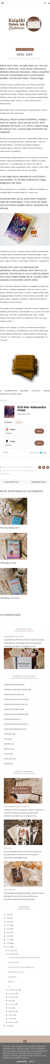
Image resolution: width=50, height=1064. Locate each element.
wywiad (7, 764)
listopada (12, 954)
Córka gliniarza (10, 889)
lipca (11, 1000)
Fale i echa (8, 848)
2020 (9, 936)
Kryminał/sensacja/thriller (15, 689)
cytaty (6, 754)
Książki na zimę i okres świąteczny (21, 967)
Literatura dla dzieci (13, 694)
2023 (9, 925)
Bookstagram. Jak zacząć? (14, 636)
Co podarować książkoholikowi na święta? (24, 957)
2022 (9, 929)
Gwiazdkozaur (13, 962)
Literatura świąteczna (13, 729)
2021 (9, 932)
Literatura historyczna (14, 704)
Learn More (22, 1061)
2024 (9, 922)
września (12, 993)
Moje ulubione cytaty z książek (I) (16, 806)
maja (11, 1008)
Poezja (6, 739)
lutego (11, 1018)
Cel (9, 986)
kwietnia (12, 1011)
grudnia (12, 950)
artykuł (7, 749)
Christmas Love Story (10, 598)
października (14, 990)
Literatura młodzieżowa (14, 714)
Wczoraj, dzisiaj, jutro (10, 527)
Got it (31, 1061)
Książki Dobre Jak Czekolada (23, 59)
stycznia (12, 1022)
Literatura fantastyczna (16, 471)
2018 (9, 943)
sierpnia (12, 997)
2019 (9, 939)
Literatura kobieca (12, 709)
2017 (9, 947)
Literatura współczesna (14, 724)
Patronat (8, 734)
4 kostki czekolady (25, 49)
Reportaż (8, 744)
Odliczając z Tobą (8, 562)
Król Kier (11, 981)
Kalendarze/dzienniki (13, 684)
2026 (9, 914)
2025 (9, 918)
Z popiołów (12, 977)
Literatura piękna (11, 719)
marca (11, 1015)
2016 (9, 1026)
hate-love (8, 759)
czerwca (12, 1004)
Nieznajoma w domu (16, 972)
